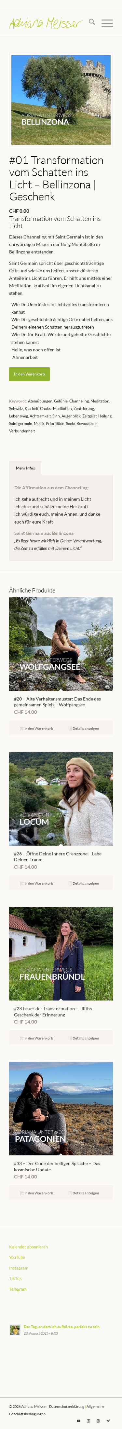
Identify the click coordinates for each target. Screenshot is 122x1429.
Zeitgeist (89, 416)
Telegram (18, 1289)
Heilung (105, 416)
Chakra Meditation (56, 408)
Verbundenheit (22, 431)
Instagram (18, 1268)
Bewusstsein (87, 423)
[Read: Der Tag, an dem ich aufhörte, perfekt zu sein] (15, 1330)
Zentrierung (84, 408)
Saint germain (20, 423)
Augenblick (71, 416)
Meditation (99, 401)
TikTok (15, 1278)
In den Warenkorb (29, 374)
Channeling (79, 401)
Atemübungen (40, 401)
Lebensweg (18, 416)
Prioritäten (55, 423)
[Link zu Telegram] (108, 1421)
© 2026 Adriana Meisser (28, 1406)
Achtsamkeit (40, 416)
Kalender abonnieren (28, 1246)
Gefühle (61, 401)
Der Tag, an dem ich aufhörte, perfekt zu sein (62, 1326)
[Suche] (88, 23)
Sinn (56, 416)
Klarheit (31, 408)
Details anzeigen (85, 728)
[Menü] (104, 23)
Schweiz (16, 408)
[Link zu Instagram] (88, 1421)
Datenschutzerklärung (66, 1406)
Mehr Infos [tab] (25, 468)
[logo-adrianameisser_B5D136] (50, 23)
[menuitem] (88, 23)
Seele (70, 423)
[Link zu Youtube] (79, 1421)
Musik (39, 423)
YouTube (17, 1257)
